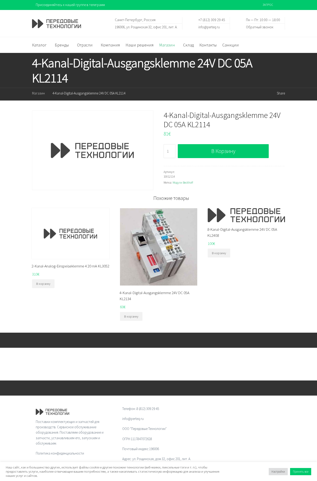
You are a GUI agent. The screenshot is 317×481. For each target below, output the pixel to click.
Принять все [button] (300, 472)
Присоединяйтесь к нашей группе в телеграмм (70, 5)
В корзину (223, 151)
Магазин (38, 93)
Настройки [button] (278, 472)
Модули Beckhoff (183, 183)
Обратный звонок (259, 27)
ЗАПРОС (268, 5)
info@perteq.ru (209, 27)
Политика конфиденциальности (60, 453)
